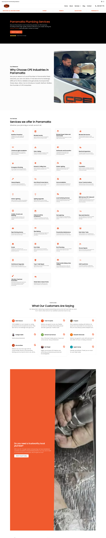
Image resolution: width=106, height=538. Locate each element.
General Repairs (15, 182)
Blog (84, 6)
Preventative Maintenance (63, 232)
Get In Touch (15, 32)
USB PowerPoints (83, 264)
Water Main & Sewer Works (41, 282)
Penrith (61, 10)
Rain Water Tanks (83, 232)
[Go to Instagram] (103, 1)
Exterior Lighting (60, 166)
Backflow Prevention (16, 134)
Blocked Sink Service (84, 134)
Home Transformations (85, 182)
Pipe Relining (37, 231)
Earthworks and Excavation (63, 150)
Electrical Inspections (84, 151)
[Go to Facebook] (101, 1)
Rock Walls (37, 247)
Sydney (45, 10)
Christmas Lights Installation (19, 150)
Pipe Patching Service (17, 232)
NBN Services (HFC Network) (86, 197)
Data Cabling (37, 151)
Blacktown (78, 10)
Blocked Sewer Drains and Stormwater (63, 135)
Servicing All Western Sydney (11, 10)
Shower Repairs (83, 248)
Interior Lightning (15, 199)
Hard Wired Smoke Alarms (41, 182)
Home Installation (61, 182)
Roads (13, 247)
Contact (89, 6)
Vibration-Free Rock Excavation (16, 279)
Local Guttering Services (63, 198)
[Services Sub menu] (80, 6)
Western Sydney (14, 28)
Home (66, 6)
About (71, 6)
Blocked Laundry (38, 135)
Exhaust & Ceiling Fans (40, 166)
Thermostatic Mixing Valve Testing (63, 263)
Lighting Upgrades (39, 199)
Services (77, 6)
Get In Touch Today (21, 456)
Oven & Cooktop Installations (38, 215)
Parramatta (94, 10)
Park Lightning (60, 215)
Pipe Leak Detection (84, 215)
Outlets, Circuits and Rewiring (16, 214)
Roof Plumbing (60, 247)
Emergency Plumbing (17, 167)
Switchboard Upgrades (17, 264)
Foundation (82, 166)
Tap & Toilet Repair (39, 264)
